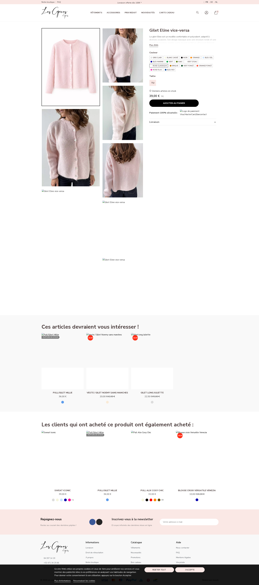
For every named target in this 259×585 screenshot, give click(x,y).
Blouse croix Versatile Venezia (197, 490)
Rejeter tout (159, 570)
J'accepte (190, 570)
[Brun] (159, 500)
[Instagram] (99, 522)
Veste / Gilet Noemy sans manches (107, 392)
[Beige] (107, 402)
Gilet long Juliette (152, 392)
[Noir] (147, 500)
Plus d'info (153, 45)
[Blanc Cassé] (57, 500)
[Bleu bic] (62, 402)
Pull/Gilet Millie (62, 392)
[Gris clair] (152, 402)
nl (216, 2)
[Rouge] (151, 500)
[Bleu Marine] (65, 500)
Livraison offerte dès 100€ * (129, 2)
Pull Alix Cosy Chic (152, 490)
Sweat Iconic (62, 490)
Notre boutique (48, 2)
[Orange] (155, 500)
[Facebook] (92, 522)
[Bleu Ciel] (61, 500)
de (211, 2)
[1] (215, 522)
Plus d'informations (62, 580)
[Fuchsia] (69, 500)
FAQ (59, 2)
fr (207, 2)
